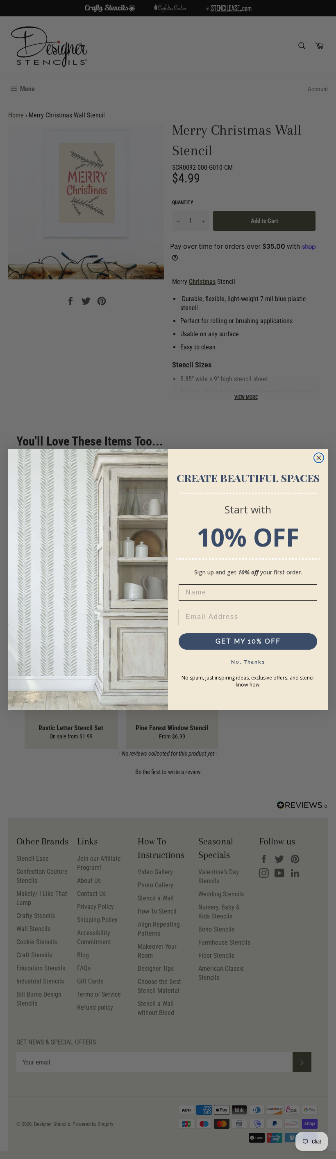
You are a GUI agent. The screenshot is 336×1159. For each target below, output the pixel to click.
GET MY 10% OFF (248, 641)
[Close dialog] (319, 458)
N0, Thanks (248, 662)
